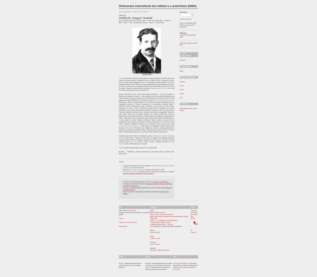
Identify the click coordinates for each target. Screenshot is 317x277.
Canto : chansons (155, 244)
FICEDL (121, 263)
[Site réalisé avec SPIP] (195, 223)
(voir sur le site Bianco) (161, 182)
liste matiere (194, 212)
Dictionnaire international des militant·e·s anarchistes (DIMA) (157, 5)
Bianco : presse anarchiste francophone (161, 214)
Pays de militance (188, 77)
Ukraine (182, 93)
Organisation (185, 66)
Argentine (182, 81)
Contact (121, 218)
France (182, 85)
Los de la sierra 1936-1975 (181, 263)
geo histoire (194, 214)
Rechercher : (184, 12)
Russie (182, 89)
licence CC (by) (131, 210)
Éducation (183, 60)
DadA (151, 226)
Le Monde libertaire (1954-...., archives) (161, 224)
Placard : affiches (155, 232)
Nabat (181, 71)
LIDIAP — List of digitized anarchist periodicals (163, 220)
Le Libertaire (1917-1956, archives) (160, 222)
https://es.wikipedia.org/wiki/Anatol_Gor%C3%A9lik (138, 173)
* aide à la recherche (186, 19)
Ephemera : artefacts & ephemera (160, 250)
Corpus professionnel (185, 54)
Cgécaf (147, 267)
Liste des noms (128, 11)
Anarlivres (148, 263)
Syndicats (184, 104)
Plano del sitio (123, 226)
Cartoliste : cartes (155, 238)
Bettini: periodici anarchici (157, 212)
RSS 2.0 (134, 222)
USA (181, 97)
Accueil (121, 11)
